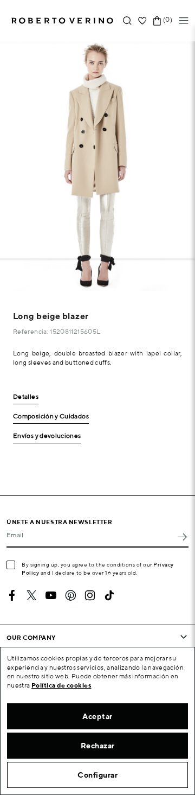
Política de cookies (61, 685)
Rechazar (98, 745)
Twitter (31, 595)
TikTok (109, 595)
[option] (97, 166)
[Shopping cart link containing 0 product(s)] (157, 21)
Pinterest (70, 595)
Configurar (97, 775)
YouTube (51, 595)
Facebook (11, 595)
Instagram (89, 595)
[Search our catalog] (127, 21)
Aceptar (97, 716)
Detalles (25, 396)
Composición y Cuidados (51, 416)
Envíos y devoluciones (47, 436)
